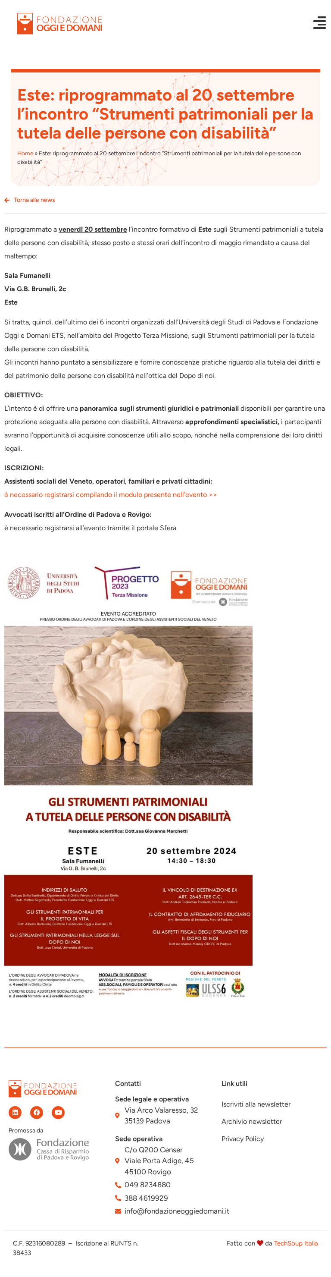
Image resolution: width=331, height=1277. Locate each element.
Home (25, 153)
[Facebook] (36, 1112)
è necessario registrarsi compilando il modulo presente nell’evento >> (110, 495)
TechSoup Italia (296, 1243)
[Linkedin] (15, 1112)
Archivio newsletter (252, 1121)
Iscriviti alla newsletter (256, 1104)
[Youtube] (58, 1112)
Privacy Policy (243, 1139)
